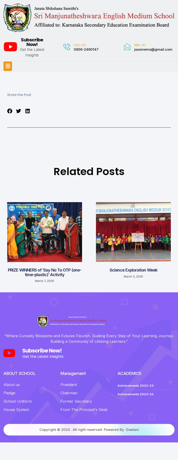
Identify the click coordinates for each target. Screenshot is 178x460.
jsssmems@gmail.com (153, 49)
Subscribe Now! (32, 42)
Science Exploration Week (133, 270)
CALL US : (80, 45)
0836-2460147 (86, 49)
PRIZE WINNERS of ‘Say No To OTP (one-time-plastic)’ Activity (44, 272)
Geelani (132, 429)
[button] (7, 66)
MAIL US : (140, 45)
